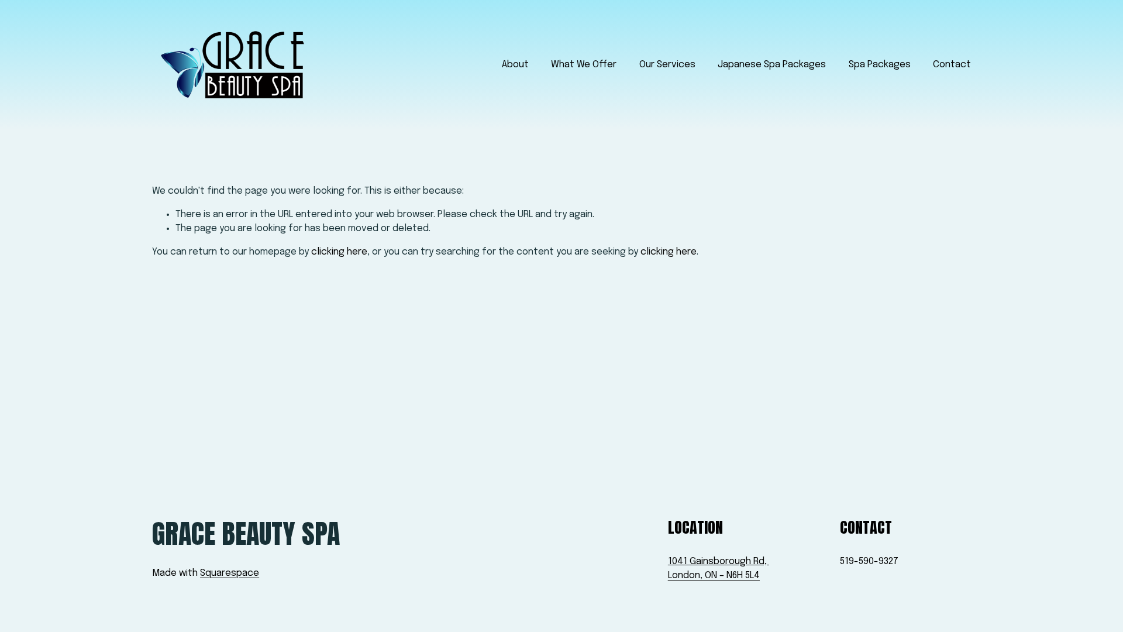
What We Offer (583, 65)
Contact (952, 65)
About (515, 65)
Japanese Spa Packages (772, 65)
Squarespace (229, 573)
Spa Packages (880, 65)
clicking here (339, 252)
